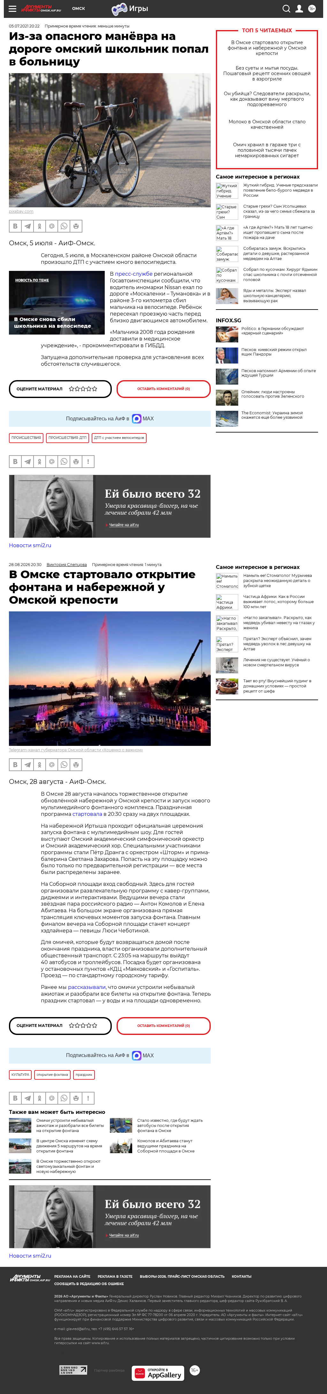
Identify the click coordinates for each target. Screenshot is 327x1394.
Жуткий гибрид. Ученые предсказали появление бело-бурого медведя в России (280, 190)
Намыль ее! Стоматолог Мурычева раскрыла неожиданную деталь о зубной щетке (277, 580)
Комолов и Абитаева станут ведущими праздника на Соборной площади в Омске (165, 1145)
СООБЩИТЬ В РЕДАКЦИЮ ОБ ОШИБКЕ (89, 1284)
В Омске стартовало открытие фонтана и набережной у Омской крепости (267, 48)
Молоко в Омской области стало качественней (267, 124)
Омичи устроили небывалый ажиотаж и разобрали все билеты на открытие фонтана (70, 1125)
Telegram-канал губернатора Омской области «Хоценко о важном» (76, 749)
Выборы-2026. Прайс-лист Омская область (182, 1277)
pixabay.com (21, 211)
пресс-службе (134, 274)
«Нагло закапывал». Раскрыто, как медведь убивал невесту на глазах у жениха (279, 622)
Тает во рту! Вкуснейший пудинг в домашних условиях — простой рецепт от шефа (277, 685)
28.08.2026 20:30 (25, 564)
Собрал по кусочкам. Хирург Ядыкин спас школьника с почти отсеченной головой (280, 274)
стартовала (87, 814)
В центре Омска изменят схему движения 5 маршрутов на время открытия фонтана (69, 1145)
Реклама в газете (115, 1277)
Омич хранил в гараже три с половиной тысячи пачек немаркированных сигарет (267, 150)
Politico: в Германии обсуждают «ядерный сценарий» (272, 330)
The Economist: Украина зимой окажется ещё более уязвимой (272, 415)
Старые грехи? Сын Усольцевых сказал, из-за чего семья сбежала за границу (279, 211)
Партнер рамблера (109, 1370)
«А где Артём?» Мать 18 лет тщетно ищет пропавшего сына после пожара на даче (278, 232)
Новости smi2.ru (30, 545)
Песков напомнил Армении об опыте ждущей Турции (278, 373)
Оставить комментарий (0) (163, 389)
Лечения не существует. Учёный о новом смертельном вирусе (276, 662)
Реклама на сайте (72, 1277)
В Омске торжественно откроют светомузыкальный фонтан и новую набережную (68, 1166)
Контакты (241, 1277)
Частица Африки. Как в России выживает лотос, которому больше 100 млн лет (278, 601)
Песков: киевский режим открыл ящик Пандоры (274, 352)
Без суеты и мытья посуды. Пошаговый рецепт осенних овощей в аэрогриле (267, 73)
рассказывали (87, 987)
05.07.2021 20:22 (24, 26)
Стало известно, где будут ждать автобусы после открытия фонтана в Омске (170, 1125)
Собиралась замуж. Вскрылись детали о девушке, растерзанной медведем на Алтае (276, 253)
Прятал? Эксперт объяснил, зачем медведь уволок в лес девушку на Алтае (277, 643)
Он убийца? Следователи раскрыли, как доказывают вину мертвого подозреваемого (267, 99)
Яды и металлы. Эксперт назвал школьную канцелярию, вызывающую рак (274, 295)
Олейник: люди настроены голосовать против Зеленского (272, 394)
